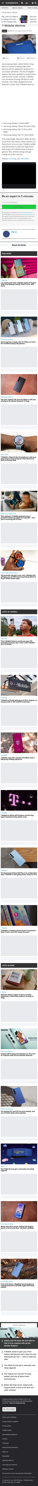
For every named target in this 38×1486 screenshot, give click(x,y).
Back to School (17, 8)
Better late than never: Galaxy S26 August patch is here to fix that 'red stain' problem (18, 1387)
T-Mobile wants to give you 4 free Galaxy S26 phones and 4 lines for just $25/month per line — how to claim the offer (20, 1355)
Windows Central (7, 1469)
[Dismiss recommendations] (35, 12)
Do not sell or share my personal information (17, 1473)
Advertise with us (8, 1460)
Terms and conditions (9, 1417)
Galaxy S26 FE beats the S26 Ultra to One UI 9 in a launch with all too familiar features (19, 1343)
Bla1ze (12, 31)
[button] (35, 3)
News (4, 31)
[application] (19, 174)
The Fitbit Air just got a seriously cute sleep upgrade (19, 1366)
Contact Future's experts (10, 1421)
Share (6, 58)
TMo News (24, 158)
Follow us (21, 58)
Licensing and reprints (9, 1465)
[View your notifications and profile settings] (22, 3)
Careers (4, 1439)
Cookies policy (6, 1430)
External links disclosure (10, 1447)
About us (5, 1452)
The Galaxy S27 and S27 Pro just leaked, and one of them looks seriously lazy (17, 1376)
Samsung (12, 158)
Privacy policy (6, 1426)
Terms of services (25, 212)
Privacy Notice (27, 214)
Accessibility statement (9, 1434)
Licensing (5, 1443)
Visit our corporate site (17, 1403)
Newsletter (32, 58)
